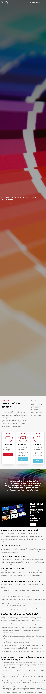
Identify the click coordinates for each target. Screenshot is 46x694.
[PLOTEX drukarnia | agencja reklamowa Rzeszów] (4, 2)
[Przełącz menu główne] (43, 2)
